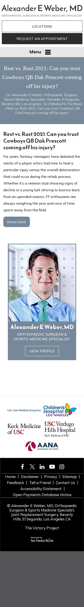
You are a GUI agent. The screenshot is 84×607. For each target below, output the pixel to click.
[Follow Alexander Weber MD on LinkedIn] (42, 466)
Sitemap (69, 476)
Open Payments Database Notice (42, 494)
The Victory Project (42, 528)
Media (55, 104)
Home (10, 476)
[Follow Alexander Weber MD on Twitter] (32, 466)
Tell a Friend (40, 482)
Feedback (15, 482)
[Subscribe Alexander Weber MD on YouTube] (52, 466)
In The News (73, 104)
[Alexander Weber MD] (42, 10)
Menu (35, 51)
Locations (42, 26)
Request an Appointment (42, 38)
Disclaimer (30, 476)
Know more (16, 222)
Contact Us (65, 482)
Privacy (50, 476)
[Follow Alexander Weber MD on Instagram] (62, 466)
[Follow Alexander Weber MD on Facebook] (22, 466)
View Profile (42, 351)
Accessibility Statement (41, 488)
